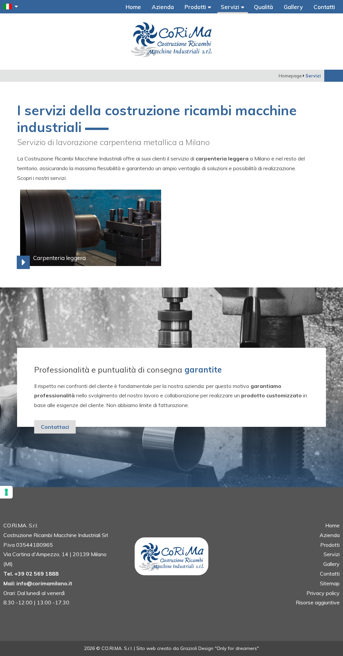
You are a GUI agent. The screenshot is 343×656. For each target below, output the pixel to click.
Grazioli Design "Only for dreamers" (219, 648)
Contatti (324, 6)
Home (133, 6)
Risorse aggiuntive (318, 602)
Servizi (231, 6)
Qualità (263, 6)
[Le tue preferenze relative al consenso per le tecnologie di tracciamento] (6, 492)
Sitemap (330, 583)
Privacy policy (323, 593)
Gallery (293, 6)
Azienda (163, 6)
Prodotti (196, 6)
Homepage (290, 75)
